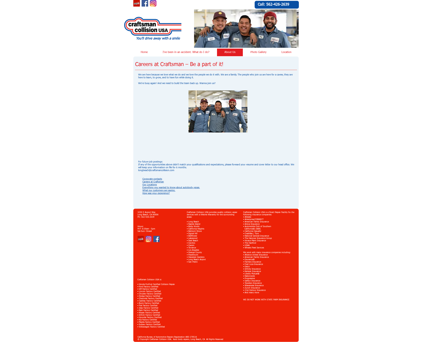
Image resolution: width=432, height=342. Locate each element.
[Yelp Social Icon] (136, 3)
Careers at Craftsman (153, 182)
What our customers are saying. (158, 190)
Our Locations (149, 185)
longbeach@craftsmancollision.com (156, 170)
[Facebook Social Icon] (145, 3)
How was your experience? (156, 193)
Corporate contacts (152, 179)
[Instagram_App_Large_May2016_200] (153, 3)
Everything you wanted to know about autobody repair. (171, 187)
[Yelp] (141, 239)
